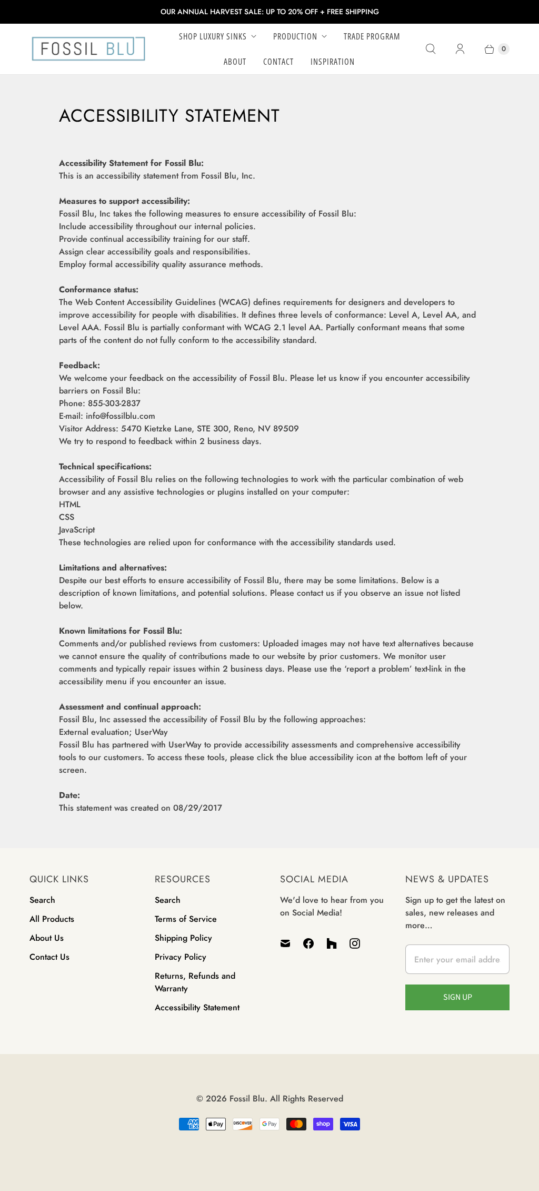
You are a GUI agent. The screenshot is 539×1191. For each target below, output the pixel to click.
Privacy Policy (180, 957)
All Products (51, 919)
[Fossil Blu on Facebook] (308, 943)
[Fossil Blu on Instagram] (354, 943)
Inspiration (333, 61)
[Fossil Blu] (88, 49)
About (235, 61)
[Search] (430, 49)
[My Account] (460, 49)
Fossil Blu (247, 1098)
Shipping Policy (183, 938)
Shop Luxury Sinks (213, 36)
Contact (278, 61)
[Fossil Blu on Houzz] (331, 943)
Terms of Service (186, 919)
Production (295, 36)
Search (42, 900)
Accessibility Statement (197, 1007)
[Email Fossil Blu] (288, 943)
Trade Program (372, 36)
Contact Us (49, 957)
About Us (46, 938)
